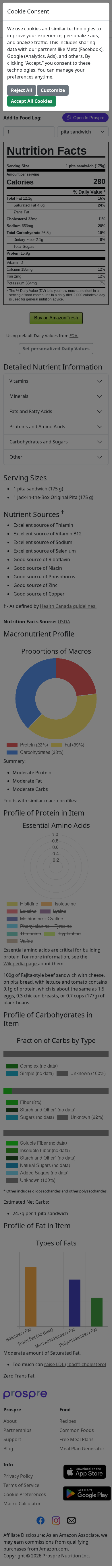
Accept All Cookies (31, 101)
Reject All (21, 90)
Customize (53, 90)
